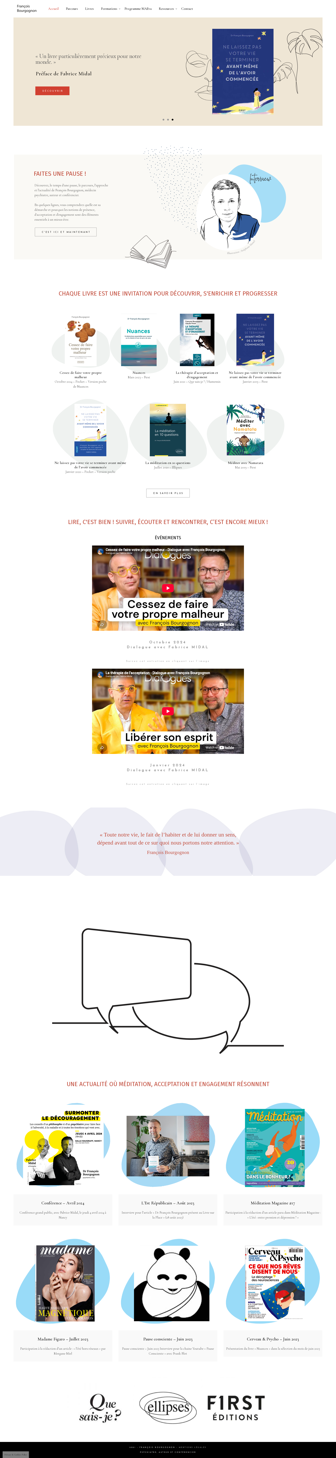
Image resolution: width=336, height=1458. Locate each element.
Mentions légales (192, 1447)
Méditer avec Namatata (245, 463)
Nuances (139, 372)
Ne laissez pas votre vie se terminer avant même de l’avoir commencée (255, 374)
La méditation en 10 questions (167, 463)
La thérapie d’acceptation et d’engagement (197, 374)
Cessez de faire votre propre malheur (81, 374)
